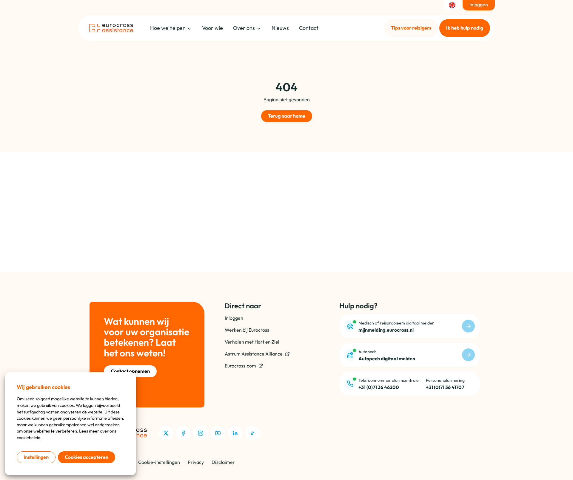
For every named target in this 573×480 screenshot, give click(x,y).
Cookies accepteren (86, 457)
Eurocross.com (240, 366)
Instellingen (36, 457)
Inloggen (234, 318)
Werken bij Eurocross (247, 330)
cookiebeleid (28, 437)
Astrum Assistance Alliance (254, 354)
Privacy (196, 462)
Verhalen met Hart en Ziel (252, 342)
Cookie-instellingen (159, 462)
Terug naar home (286, 116)
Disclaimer (223, 462)
